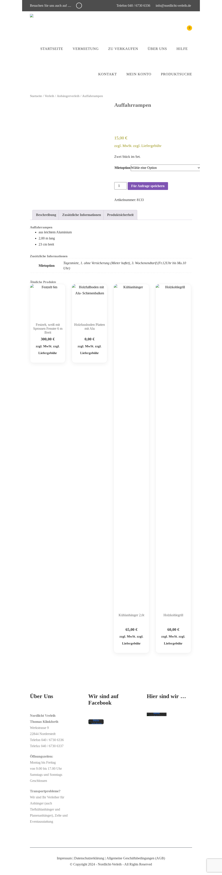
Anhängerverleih (68, 96)
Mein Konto (138, 74)
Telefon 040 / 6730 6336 (133, 5)
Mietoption (122, 168)
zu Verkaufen (123, 49)
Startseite (51, 49)
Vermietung (86, 49)
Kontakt (107, 74)
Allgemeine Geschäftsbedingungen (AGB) (135, 858)
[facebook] (79, 5)
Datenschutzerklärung (89, 858)
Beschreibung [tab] (46, 215)
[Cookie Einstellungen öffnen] (9, 869)
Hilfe (182, 49)
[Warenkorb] (186, 31)
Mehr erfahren (96, 722)
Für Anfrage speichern (148, 186)
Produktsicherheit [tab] (120, 215)
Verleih (49, 96)
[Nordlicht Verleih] (31, 15)
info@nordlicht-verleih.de (173, 5)
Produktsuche (176, 74)
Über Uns (157, 49)
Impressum (64, 858)
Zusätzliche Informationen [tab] (81, 215)
